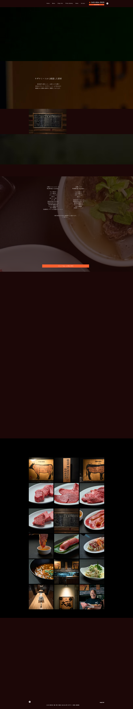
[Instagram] (107, 3)
